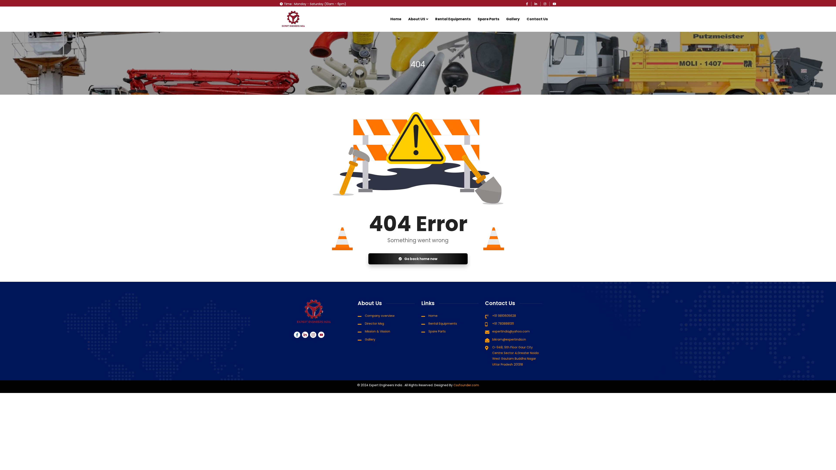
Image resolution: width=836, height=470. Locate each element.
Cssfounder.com (466, 385)
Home (395, 19)
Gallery (513, 19)
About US (416, 19)
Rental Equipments (453, 19)
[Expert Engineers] (293, 19)
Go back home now (420, 259)
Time (288, 4)
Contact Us (537, 19)
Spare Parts (488, 19)
